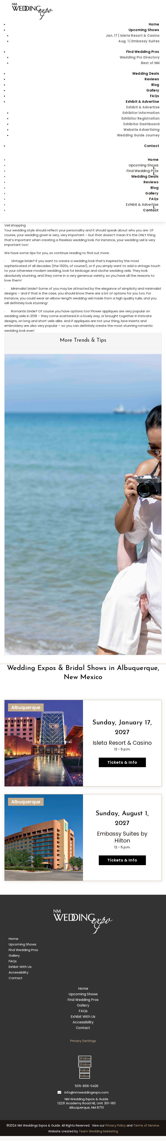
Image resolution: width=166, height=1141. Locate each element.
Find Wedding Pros (142, 51)
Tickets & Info (122, 762)
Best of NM (150, 63)
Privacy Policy (115, 1125)
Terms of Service (146, 1125)
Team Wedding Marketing (98, 1131)
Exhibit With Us (20, 966)
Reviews (152, 79)
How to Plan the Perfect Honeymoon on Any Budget (79, 630)
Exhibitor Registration (140, 118)
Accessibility (18, 972)
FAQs (154, 96)
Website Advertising (141, 129)
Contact (151, 146)
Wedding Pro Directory (140, 57)
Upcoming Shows (144, 30)
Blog (155, 84)
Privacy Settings (83, 1040)
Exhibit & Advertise (142, 101)
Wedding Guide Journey (138, 135)
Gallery (152, 90)
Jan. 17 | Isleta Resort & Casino (133, 35)
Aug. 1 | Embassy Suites (139, 41)
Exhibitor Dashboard (141, 124)
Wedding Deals (145, 73)
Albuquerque (25, 707)
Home (154, 24)
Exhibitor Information (141, 113)
